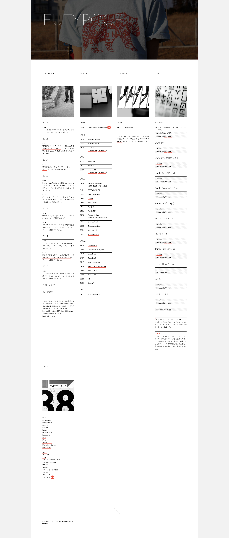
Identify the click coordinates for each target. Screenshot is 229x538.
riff (89, 279)
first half (91, 283)
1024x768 (102, 150)
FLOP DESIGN (47, 432)
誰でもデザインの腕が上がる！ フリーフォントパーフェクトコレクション (58, 256)
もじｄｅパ (46, 472)
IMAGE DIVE (46, 442)
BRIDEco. (45, 425)
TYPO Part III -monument (97, 266)
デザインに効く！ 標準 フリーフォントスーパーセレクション (58, 275)
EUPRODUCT (130, 127)
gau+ (44, 437)
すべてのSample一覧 (163, 310)
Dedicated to (92, 245)
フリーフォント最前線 (50, 470)
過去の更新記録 (47, 292)
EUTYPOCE (82, 19)
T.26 (44, 457)
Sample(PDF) (166, 133)
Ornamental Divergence (96, 250)
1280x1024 (92, 150)
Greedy (90, 198)
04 (43, 415)
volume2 (45, 467)
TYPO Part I (92, 275)
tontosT (56, 130)
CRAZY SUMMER (94, 190)
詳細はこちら (56, 202)
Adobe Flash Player (51, 306)
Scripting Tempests (94, 139)
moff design (53, 183)
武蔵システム (47, 475)
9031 (44, 418)
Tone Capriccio (93, 203)
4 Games (91, 166)
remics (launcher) (94, 194)
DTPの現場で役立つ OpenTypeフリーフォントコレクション (59, 226)
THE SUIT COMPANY (49, 462)
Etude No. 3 (92, 254)
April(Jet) (91, 207)
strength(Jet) (92, 230)
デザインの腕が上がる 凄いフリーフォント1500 (58, 147)
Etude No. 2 (92, 258)
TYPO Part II (92, 270)
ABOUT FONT (47, 420)
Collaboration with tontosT (97, 128)
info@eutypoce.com (49, 316)
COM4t (45, 427)
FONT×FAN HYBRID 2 (52, 199)
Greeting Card (93, 222)
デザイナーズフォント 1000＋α (58, 217)
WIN (165, 136)
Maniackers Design (49, 445)
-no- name (46, 450)
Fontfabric (46, 435)
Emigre (44, 430)
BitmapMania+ (47, 422)
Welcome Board (93, 144)
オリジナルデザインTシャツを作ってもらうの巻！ (58, 131)
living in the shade (94, 262)
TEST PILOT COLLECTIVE (51, 460)
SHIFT (44, 452)
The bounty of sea (94, 226)
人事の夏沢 (46, 477)
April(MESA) (92, 211)
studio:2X (45, 455)
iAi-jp (44, 440)
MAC (169, 136)
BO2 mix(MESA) (93, 234)
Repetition (91, 161)
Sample (159, 133)
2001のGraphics (93, 294)
